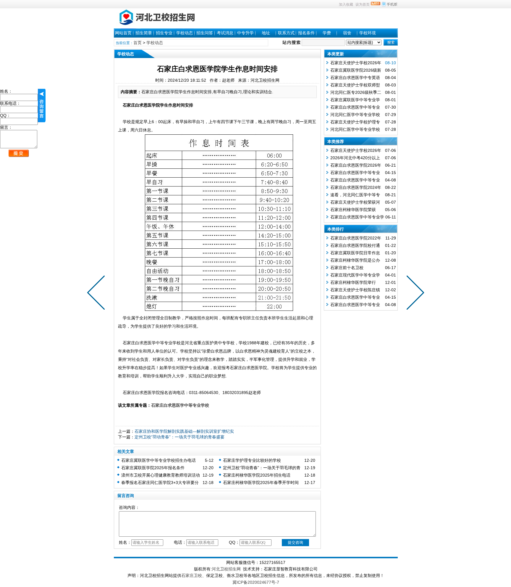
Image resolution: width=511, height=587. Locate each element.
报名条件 (306, 32)
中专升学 (245, 32)
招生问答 (204, 32)
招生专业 (164, 32)
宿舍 (347, 32)
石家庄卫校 (191, 575)
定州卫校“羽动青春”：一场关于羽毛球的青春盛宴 (179, 437)
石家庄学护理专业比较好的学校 (252, 460)
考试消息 (225, 32)
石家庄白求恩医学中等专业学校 (180, 405)
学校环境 (367, 32)
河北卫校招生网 (226, 569)
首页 (137, 42)
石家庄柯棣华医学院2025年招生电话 (256, 475)
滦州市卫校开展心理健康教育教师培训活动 (160, 475)
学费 (327, 32)
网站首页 (123, 32)
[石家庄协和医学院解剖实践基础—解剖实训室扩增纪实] (414, 293)
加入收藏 (346, 4)
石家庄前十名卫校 (346, 267)
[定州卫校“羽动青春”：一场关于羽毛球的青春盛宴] (97, 293)
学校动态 (184, 32)
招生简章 (143, 32)
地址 (266, 32)
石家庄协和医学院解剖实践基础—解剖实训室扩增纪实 (184, 431)
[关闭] (42, 105)
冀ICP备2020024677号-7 (255, 582)
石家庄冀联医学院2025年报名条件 (153, 467)
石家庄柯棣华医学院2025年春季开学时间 (261, 482)
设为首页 (362, 4)
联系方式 (286, 32)
